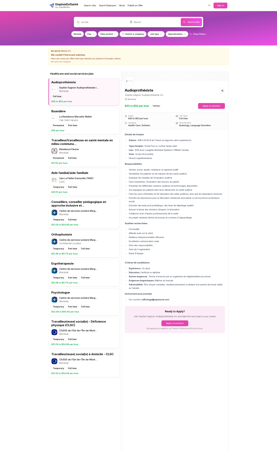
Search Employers (107, 5)
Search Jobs (90, 5)
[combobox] (154, 22)
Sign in (220, 5)
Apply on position (211, 106)
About (122, 5)
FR (209, 5)
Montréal (132, 99)
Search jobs (194, 22)
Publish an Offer (135, 5)
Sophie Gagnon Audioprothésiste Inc (144, 95)
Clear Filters (199, 34)
